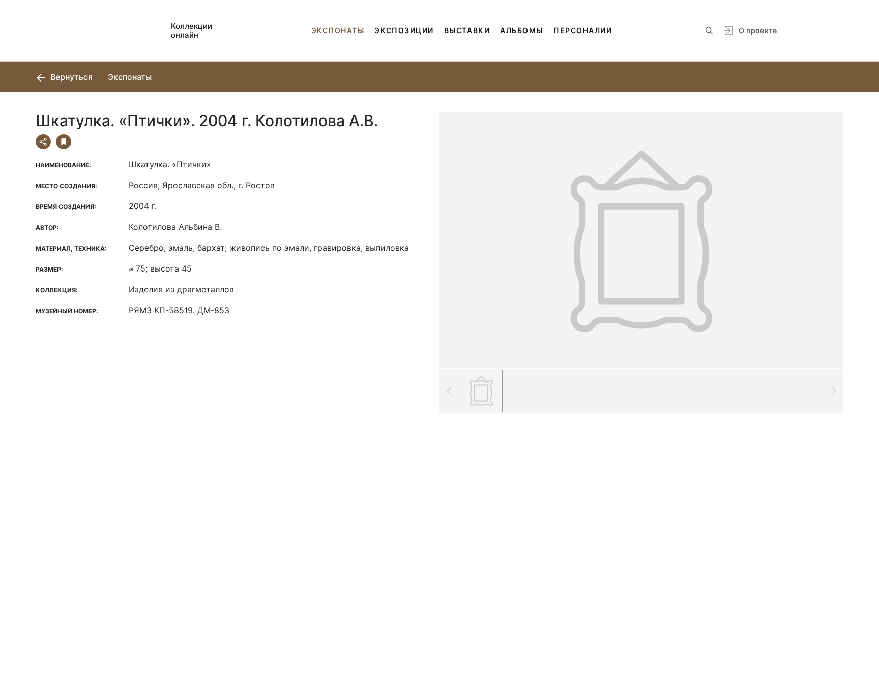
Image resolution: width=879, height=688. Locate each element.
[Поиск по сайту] (709, 30)
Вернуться (70, 77)
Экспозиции (403, 30)
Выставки (467, 30)
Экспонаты (338, 30)
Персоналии (582, 30)
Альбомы (521, 30)
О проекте (758, 30)
